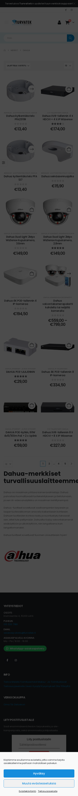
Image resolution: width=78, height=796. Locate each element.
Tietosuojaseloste (47, 791)
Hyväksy (39, 773)
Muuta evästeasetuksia (39, 783)
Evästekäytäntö (27, 791)
